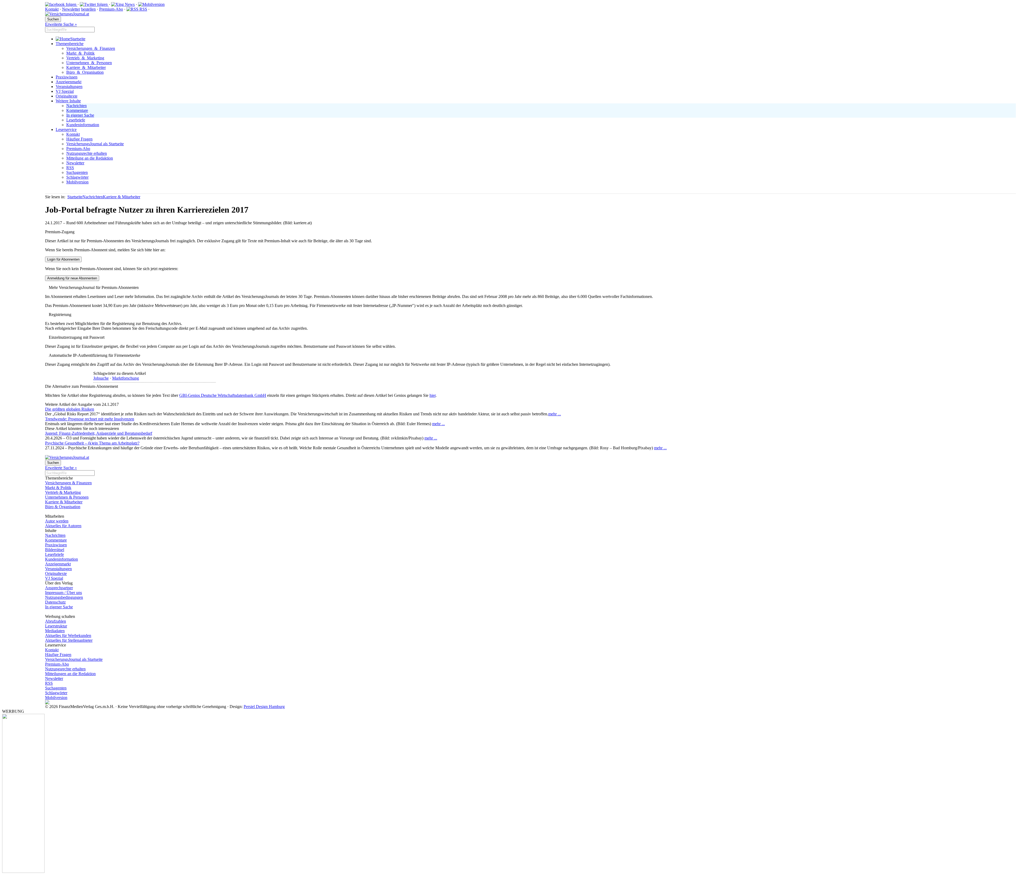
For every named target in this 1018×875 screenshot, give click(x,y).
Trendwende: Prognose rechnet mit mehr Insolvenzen (89, 419)
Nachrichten (76, 105)
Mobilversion (77, 182)
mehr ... (554, 414)
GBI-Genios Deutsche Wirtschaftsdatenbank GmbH (222, 395)
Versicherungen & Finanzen (90, 48)
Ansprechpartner (59, 588)
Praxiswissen (66, 77)
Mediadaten (55, 630)
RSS (142, 9)
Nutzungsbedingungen (64, 597)
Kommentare (77, 110)
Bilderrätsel (54, 549)
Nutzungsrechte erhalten (86, 153)
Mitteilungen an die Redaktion (70, 673)
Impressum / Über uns (63, 592)
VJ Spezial (65, 91)
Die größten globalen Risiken (69, 409)
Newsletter (71, 9)
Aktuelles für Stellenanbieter (69, 640)
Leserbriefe (75, 120)
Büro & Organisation (85, 72)
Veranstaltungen (69, 86)
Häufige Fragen (79, 139)
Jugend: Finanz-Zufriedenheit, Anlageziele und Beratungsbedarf (98, 433)
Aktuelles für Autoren (63, 526)
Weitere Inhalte (68, 101)
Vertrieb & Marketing (85, 58)
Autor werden (56, 521)
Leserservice (66, 129)
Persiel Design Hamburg (264, 706)
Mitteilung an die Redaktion (89, 158)
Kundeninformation (82, 124)
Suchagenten (77, 172)
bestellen (88, 9)
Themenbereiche (70, 43)
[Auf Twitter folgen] (94, 4)
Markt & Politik (80, 53)
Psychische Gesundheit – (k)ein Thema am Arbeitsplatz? (92, 443)
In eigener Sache (80, 115)
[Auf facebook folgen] (61, 4)
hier (432, 395)
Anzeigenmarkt (68, 82)
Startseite (77, 39)
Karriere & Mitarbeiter (86, 67)
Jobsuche (101, 378)
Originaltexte (66, 96)
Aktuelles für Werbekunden (68, 635)
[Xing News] (123, 4)
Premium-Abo (111, 9)
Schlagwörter (77, 177)
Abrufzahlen (55, 621)
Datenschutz (55, 602)
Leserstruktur (56, 626)
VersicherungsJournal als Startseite (95, 144)
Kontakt (52, 9)
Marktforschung (125, 378)
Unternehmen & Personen (89, 62)
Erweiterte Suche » (61, 24)
